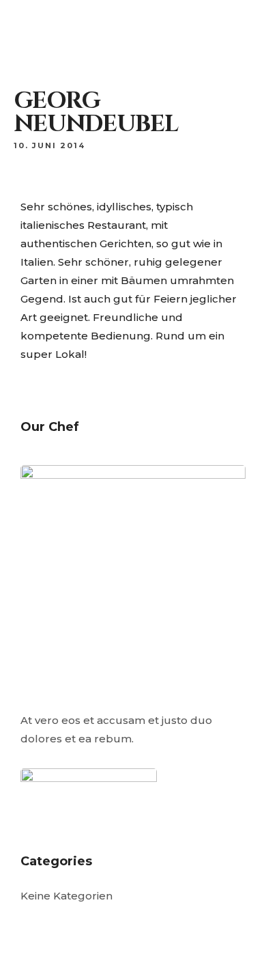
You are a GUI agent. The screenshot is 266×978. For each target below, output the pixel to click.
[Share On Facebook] (40, 922)
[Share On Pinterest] (79, 922)
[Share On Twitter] (59, 922)
